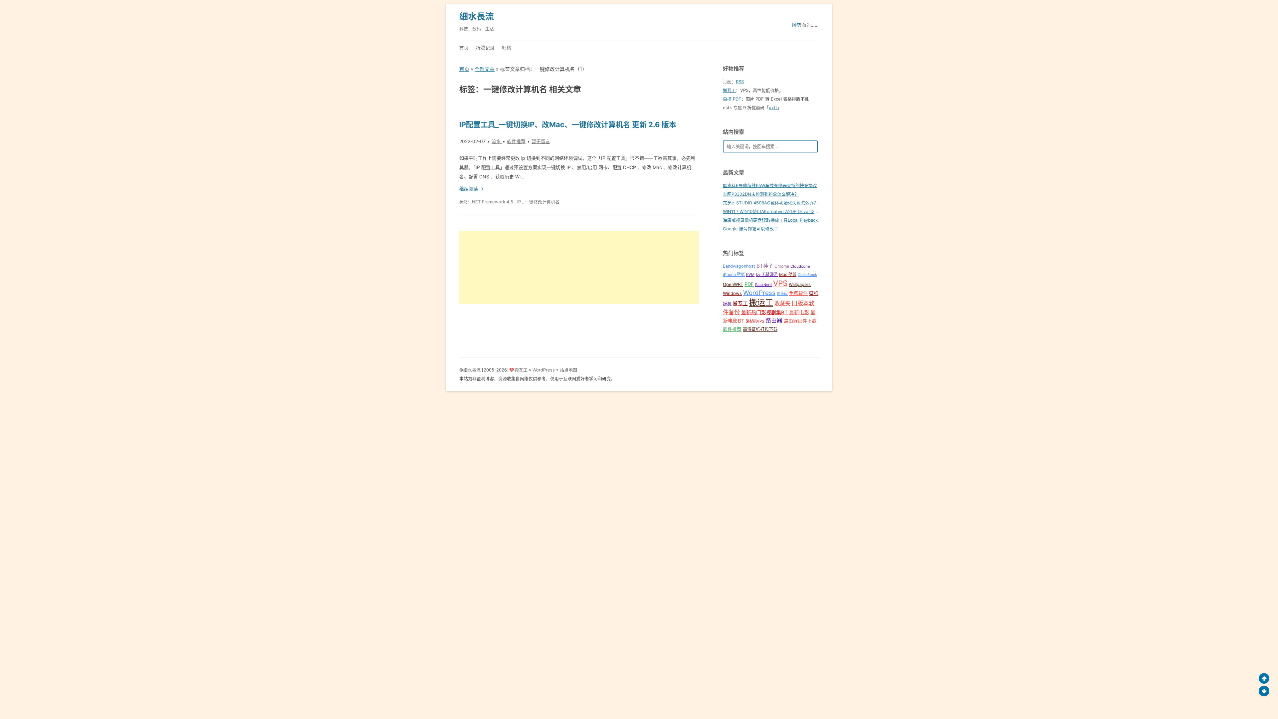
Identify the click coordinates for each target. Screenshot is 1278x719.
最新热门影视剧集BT (764, 313)
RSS (740, 81)
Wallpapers (800, 284)
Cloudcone (800, 266)
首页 (464, 48)
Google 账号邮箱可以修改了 (750, 228)
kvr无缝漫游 (767, 274)
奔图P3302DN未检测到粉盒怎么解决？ (761, 194)
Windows (732, 293)
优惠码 (782, 294)
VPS (780, 283)
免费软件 (798, 293)
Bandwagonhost (739, 266)
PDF (749, 284)
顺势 (796, 25)
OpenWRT (733, 284)
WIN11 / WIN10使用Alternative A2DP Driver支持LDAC (776, 211)
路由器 (773, 320)
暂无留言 (541, 141)
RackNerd (763, 285)
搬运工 (761, 302)
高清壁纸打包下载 (760, 329)
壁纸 (813, 293)
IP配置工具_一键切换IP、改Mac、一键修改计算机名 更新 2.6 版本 (567, 124)
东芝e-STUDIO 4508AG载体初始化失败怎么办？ (770, 202)
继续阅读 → (471, 188)
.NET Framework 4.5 (492, 201)
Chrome (781, 266)
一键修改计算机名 (542, 201)
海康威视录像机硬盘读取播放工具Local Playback (770, 220)
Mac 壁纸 (787, 274)
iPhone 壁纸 (734, 274)
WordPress (759, 293)
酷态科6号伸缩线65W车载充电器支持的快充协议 (770, 185)
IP (519, 201)
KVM (750, 274)
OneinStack (807, 275)
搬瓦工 (729, 90)
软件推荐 (516, 141)
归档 (506, 48)
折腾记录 (485, 48)
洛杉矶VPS (755, 321)
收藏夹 (782, 303)
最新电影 (799, 313)
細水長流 (476, 16)
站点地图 (568, 369)
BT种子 (764, 266)
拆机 (727, 303)
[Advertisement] (579, 267)
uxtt (773, 107)
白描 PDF (732, 99)
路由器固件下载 (800, 321)
